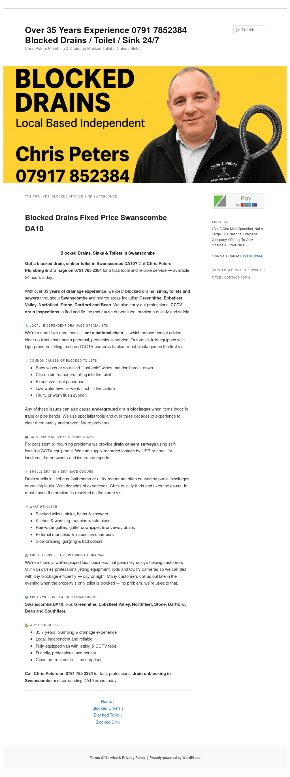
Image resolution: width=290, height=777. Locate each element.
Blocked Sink (107, 722)
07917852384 (251, 256)
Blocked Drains (106, 708)
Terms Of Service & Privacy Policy (117, 757)
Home (106, 701)
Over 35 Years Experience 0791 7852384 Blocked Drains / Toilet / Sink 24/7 (106, 34)
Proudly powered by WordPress (175, 757)
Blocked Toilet (107, 715)
